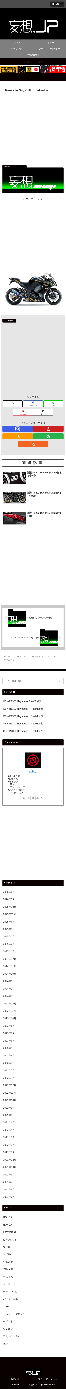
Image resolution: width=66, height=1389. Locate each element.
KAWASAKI (11, 320)
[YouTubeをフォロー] (48, 429)
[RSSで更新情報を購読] (33, 444)
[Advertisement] (33, 127)
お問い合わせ (17, 1379)
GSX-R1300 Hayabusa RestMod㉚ (23, 709)
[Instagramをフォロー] (17, 429)
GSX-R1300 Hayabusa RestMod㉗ (23, 731)
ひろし (33, 771)
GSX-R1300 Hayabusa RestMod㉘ (23, 723)
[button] (43, 412)
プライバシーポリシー (49, 1379)
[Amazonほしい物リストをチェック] (17, 436)
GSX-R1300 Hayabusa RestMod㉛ (22, 701)
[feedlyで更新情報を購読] (48, 436)
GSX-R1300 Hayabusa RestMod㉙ (23, 716)
